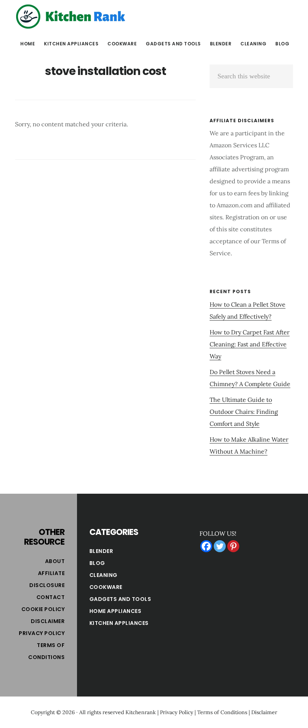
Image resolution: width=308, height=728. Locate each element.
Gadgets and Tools (120, 599)
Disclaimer (48, 621)
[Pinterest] (233, 546)
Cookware (105, 587)
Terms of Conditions (222, 712)
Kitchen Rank (71, 16)
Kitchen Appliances (119, 623)
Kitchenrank (140, 712)
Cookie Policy (43, 609)
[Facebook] (206, 546)
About (55, 561)
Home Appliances (115, 611)
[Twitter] (220, 546)
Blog (97, 563)
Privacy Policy (42, 633)
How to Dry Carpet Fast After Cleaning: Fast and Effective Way (250, 344)
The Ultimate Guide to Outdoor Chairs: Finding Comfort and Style (244, 411)
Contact (50, 597)
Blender (101, 551)
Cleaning (103, 575)
